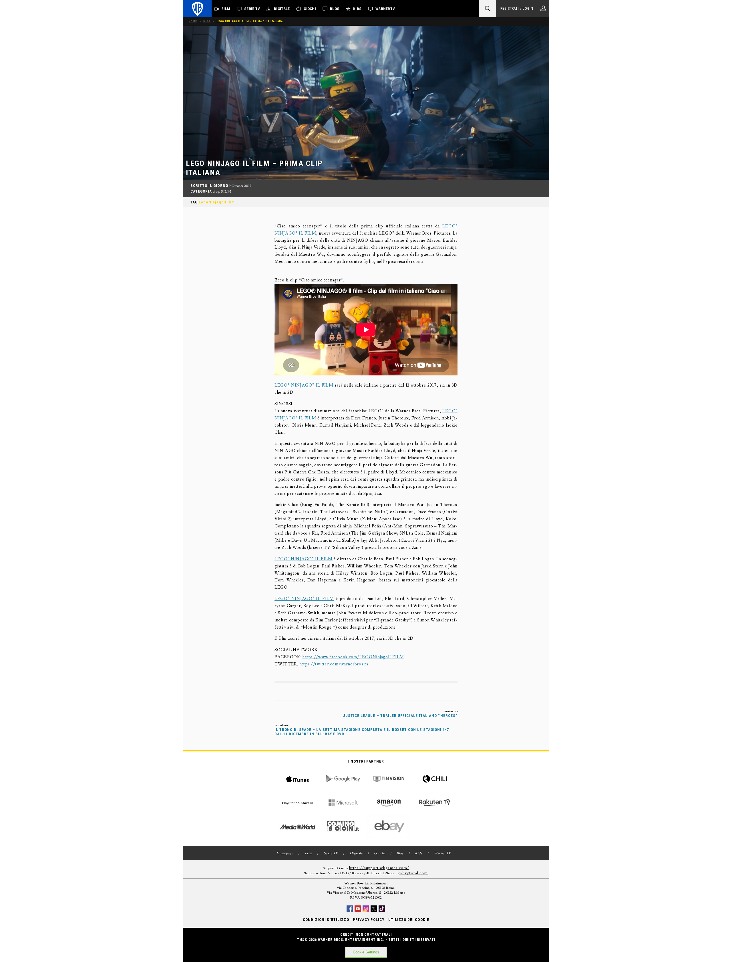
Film (226, 9)
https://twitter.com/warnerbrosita (333, 664)
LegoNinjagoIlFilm (217, 202)
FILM (226, 191)
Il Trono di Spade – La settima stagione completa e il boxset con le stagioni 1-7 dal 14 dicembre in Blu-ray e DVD (361, 731)
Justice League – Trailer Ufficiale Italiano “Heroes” (400, 715)
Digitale (282, 9)
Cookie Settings (366, 952)
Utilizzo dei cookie (408, 919)
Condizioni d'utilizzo (326, 919)
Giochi (310, 9)
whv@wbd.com (413, 873)
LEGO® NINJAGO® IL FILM (303, 385)
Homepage (285, 853)
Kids (357, 9)
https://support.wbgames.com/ (379, 868)
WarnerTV (385, 9)
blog (216, 191)
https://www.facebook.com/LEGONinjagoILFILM (353, 657)
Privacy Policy (369, 919)
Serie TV (252, 9)
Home (193, 21)
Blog (334, 9)
